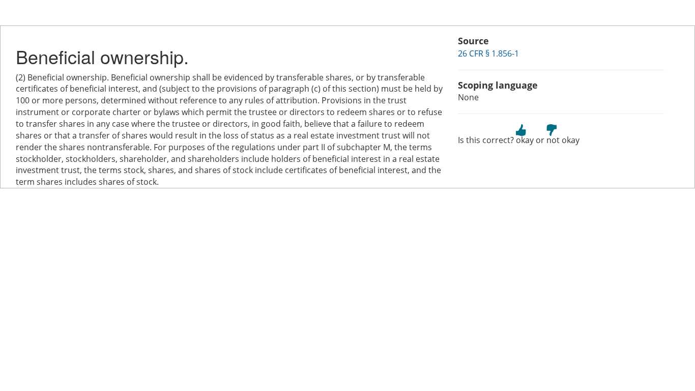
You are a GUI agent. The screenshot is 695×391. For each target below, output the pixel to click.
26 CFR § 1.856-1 (488, 53)
